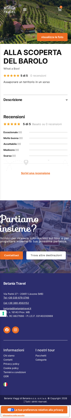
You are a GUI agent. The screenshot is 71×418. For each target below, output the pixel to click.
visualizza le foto (52, 37)
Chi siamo (8, 355)
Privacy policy (11, 363)
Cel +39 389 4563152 (16, 302)
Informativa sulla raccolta (13, 415)
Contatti (7, 359)
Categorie (41, 359)
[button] (25, 9)
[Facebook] (6, 329)
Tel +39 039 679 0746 (16, 297)
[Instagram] (15, 329)
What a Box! (11, 68)
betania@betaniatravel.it (17, 308)
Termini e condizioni (14, 372)
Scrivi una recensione (35, 173)
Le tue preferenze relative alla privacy (38, 409)
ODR (6, 376)
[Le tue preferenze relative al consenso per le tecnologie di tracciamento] (3, 313)
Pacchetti (41, 355)
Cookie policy (11, 368)
